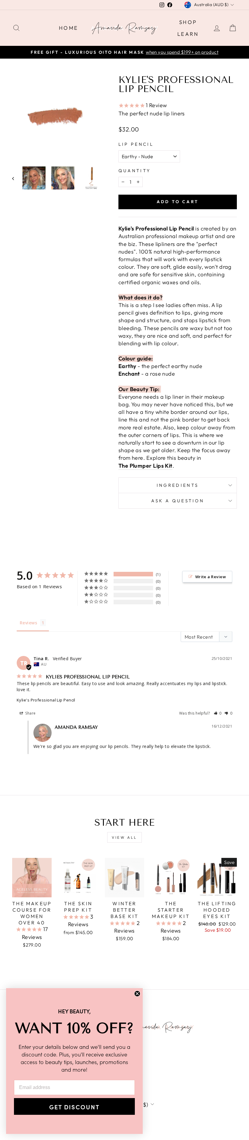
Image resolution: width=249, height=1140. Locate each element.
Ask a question (177, 500)
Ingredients (178, 485)
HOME (68, 28)
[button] (218, 713)
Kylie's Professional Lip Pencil (46, 700)
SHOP (188, 22)
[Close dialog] (137, 994)
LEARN (188, 34)
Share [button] (30, 713)
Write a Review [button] (210, 576)
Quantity (134, 170)
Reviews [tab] (28, 623)
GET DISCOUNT (74, 1106)
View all (124, 837)
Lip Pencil (136, 144)
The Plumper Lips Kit (145, 465)
